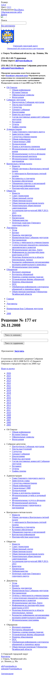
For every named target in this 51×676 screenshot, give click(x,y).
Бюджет (15, 232)
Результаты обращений (22, 274)
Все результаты (8, 25)
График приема (19, 127)
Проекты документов (22, 235)
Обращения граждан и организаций (28, 183)
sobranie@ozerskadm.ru (12, 68)
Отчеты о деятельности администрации (30, 242)
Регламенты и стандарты (23, 178)
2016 (9, 398)
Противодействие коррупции (25, 188)
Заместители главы (21, 134)
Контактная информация (23, 186)
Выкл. (21, 9)
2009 (9, 415)
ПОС (14, 284)
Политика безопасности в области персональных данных (28, 258)
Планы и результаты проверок (26, 146)
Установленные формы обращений (28, 279)
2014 (9, 403)
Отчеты (15, 124)
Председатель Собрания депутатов (28, 102)
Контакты (5, 656)
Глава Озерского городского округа (28, 132)
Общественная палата (22, 200)
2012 (9, 407)
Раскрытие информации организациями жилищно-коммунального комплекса (30, 263)
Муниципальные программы (25, 267)
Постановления (19, 240)
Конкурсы (16, 215)
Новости (16, 166)
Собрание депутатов (16, 100)
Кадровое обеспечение (22, 181)
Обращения (12, 269)
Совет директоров (20, 195)
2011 (9, 410)
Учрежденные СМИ (21, 141)
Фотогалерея (18, 97)
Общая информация (21, 90)
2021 (9, 385)
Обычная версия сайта (11, 12)
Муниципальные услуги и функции (28, 154)
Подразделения (19, 144)
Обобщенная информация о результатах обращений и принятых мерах (30, 288)
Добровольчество (20, 220)
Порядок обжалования (22, 282)
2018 (9, 393)
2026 (9, 373)
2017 (9, 395)
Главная (10, 299)
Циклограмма (18, 112)
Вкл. (16, 9)
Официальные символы (23, 95)
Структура (17, 107)
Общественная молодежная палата (28, 203)
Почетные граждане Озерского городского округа (26, 224)
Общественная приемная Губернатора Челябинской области (29, 292)
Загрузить (19, 351)
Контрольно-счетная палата (19, 164)
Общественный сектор (22, 198)
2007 (9, 420)
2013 (9, 405)
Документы (12, 227)
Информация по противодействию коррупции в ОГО (28, 253)
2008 (9, 313)
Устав (14, 230)
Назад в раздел (8, 368)
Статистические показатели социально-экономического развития (30, 246)
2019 (9, 390)
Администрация (14, 129)
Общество (11, 191)
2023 (9, 380)
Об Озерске (12, 87)
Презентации (18, 218)
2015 (9, 400)
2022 (9, 383)
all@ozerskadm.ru (23, 60)
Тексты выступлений (22, 104)
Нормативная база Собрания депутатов (30, 237)
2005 (9, 425)
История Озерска (20, 92)
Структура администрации (24, 136)
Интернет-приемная (21, 272)
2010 (9, 412)
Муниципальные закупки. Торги (27, 250)
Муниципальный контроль (24, 156)
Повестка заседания (21, 114)
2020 (9, 388)
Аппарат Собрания (21, 109)
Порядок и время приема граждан (27, 277)
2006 (9, 422)
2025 (9, 375)
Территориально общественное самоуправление (26, 206)
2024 (9, 378)
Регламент (16, 122)
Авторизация (7, 673)
